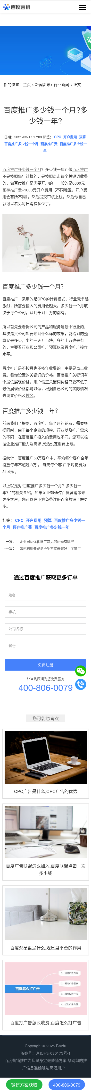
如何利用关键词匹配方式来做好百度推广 (50, 548)
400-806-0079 (45, 688)
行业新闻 (61, 84)
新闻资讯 (42, 84)
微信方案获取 (24, 1084)
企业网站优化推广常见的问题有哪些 (47, 541)
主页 (27, 84)
